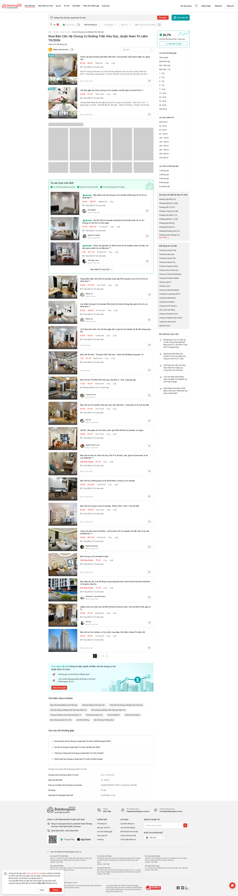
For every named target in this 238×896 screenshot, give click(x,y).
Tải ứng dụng (185, 6)
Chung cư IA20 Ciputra (168, 306)
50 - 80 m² (163, 130)
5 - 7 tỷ (161, 85)
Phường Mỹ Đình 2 (168, 203)
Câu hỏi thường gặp (104, 831)
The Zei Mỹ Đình (113, 715)
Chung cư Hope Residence (169, 290)
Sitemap (100, 839)
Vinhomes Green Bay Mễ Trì (169, 294)
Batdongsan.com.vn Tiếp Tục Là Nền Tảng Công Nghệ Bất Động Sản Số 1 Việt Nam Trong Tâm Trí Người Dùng (175, 343)
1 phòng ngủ (164, 170)
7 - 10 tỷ (162, 89)
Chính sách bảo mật (128, 835)
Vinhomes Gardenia (132, 715)
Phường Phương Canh (169, 231)
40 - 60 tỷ (162, 105)
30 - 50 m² (163, 126)
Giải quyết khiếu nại (128, 839)
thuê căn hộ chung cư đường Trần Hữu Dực (126, 705)
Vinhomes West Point (167, 321)
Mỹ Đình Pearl (164, 325)
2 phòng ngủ (164, 174)
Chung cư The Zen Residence (170, 274)
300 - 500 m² (164, 153)
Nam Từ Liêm (65, 32)
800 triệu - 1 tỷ (164, 69)
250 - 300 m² (164, 149)
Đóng (42, 890)
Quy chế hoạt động (127, 827)
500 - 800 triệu (164, 65)
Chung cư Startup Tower (168, 314)
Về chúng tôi (102, 823)
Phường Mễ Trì (167, 207)
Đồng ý (55, 890)
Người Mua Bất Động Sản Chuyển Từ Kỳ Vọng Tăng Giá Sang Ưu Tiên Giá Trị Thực (174, 356)
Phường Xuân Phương (169, 235)
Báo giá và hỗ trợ (103, 827)
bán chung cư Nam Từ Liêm (61, 720)
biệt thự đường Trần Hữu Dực (93, 705)
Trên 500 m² (164, 157)
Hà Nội (56, 32)
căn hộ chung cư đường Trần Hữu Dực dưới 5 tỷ (68, 710)
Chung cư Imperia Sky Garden (170, 318)
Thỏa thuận (163, 57)
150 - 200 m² (164, 142)
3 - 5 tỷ (161, 81)
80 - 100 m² (163, 134)
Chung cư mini (164, 286)
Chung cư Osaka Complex (169, 278)
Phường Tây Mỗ (167, 199)
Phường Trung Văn (168, 211)
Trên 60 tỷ (163, 109)
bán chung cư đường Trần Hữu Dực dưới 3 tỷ (108, 710)
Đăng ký (218, 6)
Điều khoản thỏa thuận (129, 831)
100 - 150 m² (164, 138)
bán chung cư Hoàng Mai (103, 720)
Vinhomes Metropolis (167, 298)
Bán (49, 32)
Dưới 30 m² (163, 122)
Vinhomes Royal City (167, 262)
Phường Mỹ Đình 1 (168, 219)
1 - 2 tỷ (161, 73)
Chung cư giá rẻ (165, 282)
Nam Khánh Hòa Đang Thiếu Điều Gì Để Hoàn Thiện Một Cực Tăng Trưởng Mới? (175, 390)
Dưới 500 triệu (164, 61)
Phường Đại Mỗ (167, 223)
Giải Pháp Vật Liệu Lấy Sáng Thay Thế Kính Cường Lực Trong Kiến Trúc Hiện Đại (174, 367)
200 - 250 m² (164, 146)
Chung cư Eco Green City (168, 270)
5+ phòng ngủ (164, 186)
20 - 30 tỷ (162, 97)
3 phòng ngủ (164, 178)
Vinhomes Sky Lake (166, 254)
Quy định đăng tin (127, 823)
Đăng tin (230, 6)
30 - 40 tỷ (162, 101)
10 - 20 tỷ (162, 93)
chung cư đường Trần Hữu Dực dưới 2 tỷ (65, 715)
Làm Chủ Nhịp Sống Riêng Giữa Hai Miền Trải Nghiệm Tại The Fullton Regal (175, 379)
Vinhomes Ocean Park (167, 250)
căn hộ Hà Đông (82, 720)
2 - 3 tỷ (161, 77)
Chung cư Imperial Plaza (168, 266)
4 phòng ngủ (164, 182)
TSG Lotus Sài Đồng (167, 310)
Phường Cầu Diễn (168, 215)
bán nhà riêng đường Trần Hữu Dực (63, 705)
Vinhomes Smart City (94, 715)
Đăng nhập (206, 6)
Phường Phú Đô (167, 227)
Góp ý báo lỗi (102, 835)
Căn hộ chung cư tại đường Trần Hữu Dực (88, 32)
